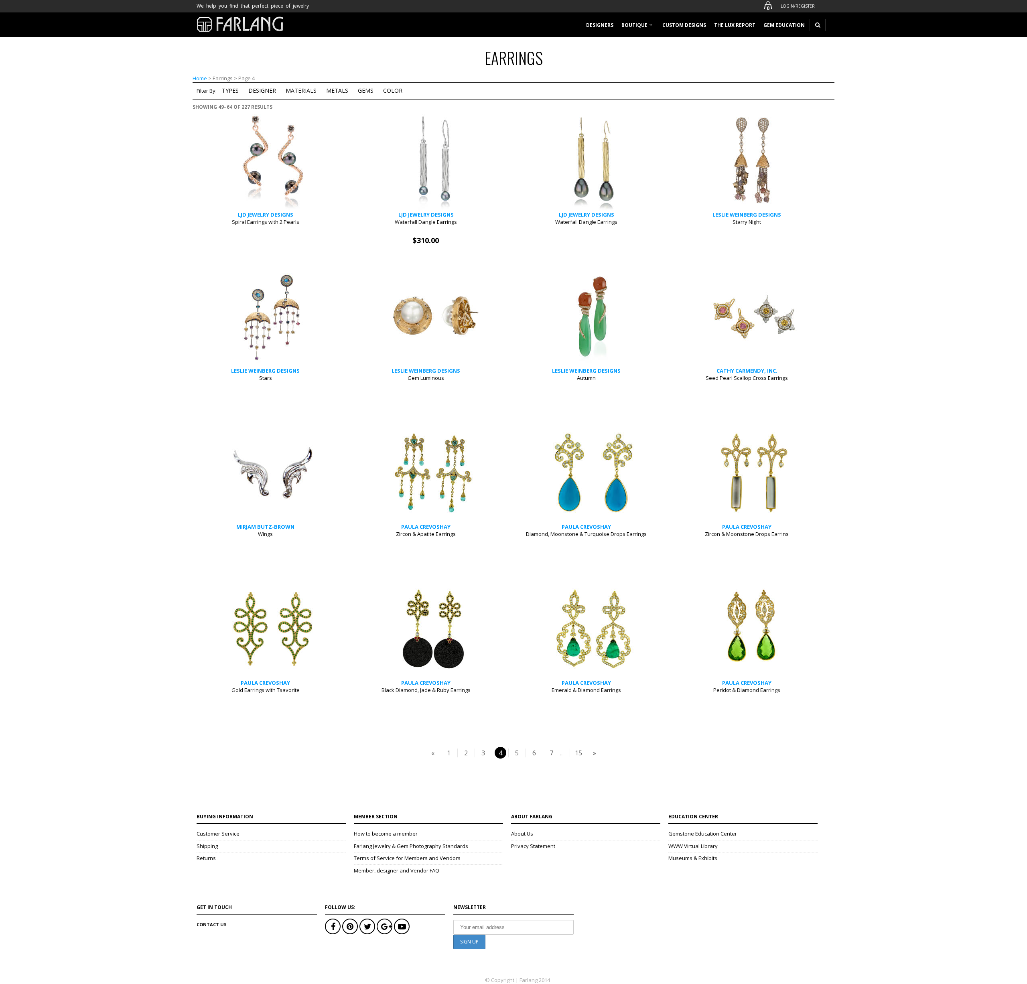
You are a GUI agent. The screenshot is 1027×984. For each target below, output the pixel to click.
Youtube (402, 926)
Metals (337, 90)
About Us (522, 833)
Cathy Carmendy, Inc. (746, 370)
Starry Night (747, 221)
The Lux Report (734, 25)
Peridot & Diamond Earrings (746, 690)
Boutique (634, 25)
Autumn (586, 377)
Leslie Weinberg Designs (746, 214)
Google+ (384, 926)
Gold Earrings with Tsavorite (265, 690)
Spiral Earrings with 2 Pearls (265, 221)
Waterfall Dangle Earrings (426, 221)
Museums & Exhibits (692, 858)
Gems (365, 90)
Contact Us (212, 924)
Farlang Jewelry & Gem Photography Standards (411, 846)
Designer (262, 90)
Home (200, 78)
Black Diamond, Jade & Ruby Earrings (426, 690)
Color (392, 90)
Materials (301, 90)
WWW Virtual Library (693, 846)
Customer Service (218, 833)
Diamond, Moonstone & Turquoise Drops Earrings (586, 534)
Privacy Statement (533, 846)
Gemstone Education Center (702, 833)
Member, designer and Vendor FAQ (396, 870)
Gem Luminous (426, 377)
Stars (265, 377)
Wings (265, 534)
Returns (206, 858)
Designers (599, 25)
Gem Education (784, 25)
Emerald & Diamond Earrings (586, 690)
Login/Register (798, 6)
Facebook (333, 926)
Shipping (207, 846)
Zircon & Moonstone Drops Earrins (747, 534)
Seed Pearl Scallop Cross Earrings (747, 377)
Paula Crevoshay (426, 526)
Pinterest (350, 926)
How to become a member (386, 833)
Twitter (367, 926)
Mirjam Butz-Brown (265, 526)
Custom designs (684, 25)
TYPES (230, 90)
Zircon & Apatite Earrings (426, 534)
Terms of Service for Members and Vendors (407, 858)
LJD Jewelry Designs (265, 214)
